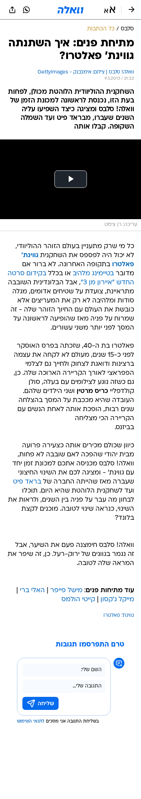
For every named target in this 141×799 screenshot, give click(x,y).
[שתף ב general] (12, 10)
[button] (109, 10)
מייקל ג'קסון (117, 599)
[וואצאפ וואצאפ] (26, 9)
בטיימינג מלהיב (93, 273)
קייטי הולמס (78, 599)
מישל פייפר (66, 590)
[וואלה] (70, 9)
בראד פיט (27, 481)
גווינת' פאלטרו (118, 615)
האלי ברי (32, 590)
